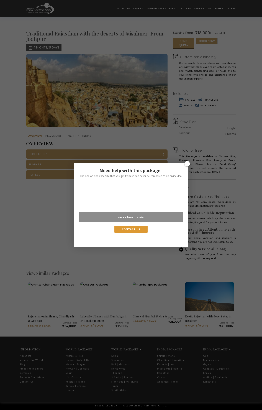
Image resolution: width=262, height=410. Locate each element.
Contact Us (131, 229)
